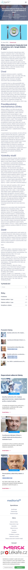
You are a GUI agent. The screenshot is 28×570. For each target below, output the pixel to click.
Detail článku (5, 412)
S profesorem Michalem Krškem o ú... (16, 340)
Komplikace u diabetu (6, 305)
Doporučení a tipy (14, 524)
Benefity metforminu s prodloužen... (16, 354)
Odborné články (16, 14)
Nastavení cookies (14, 536)
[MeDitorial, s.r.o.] (14, 500)
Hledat (25, 287)
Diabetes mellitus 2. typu (7, 302)
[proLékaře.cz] (14, 552)
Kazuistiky (14, 526)
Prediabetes (4, 296)
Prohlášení (14, 532)
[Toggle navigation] (26, 2)
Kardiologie (14, 509)
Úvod (9, 14)
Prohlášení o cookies (14, 534)
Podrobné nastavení (8, 567)
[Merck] (14, 547)
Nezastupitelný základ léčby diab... (16, 347)
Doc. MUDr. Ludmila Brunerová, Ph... (16, 361)
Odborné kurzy (14, 528)
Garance (14, 530)
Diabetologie (13, 42)
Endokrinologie (14, 513)
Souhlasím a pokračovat (19, 568)
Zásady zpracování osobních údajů (14, 538)
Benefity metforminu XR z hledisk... (16, 332)
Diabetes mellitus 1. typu (7, 299)
